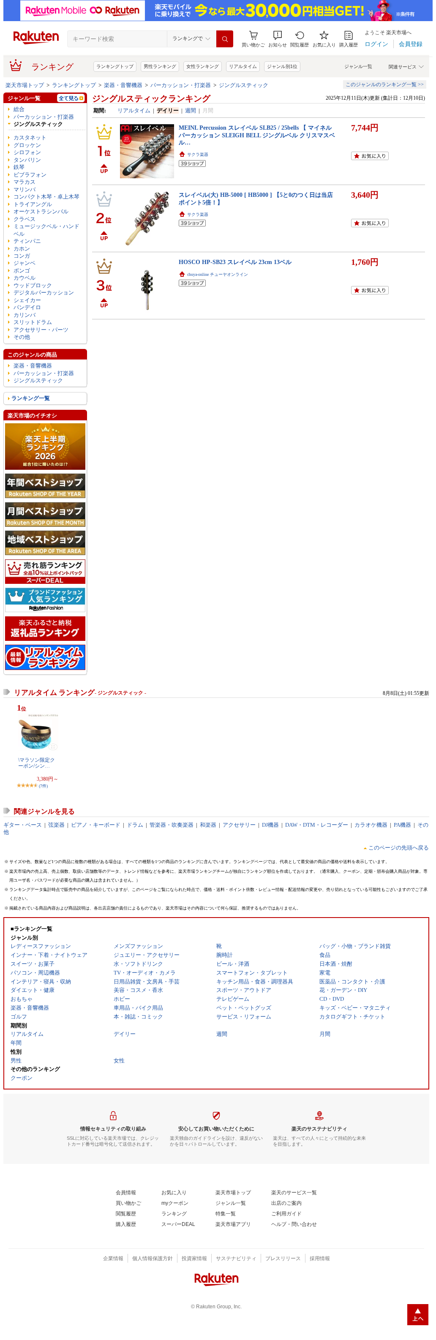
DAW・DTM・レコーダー (316, 825)
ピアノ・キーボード (95, 825)
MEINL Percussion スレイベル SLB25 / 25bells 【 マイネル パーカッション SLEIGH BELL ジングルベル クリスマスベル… (257, 135)
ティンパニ (27, 241)
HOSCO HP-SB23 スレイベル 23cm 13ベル (235, 262)
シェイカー (27, 300)
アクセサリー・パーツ (41, 330)
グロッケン (27, 145)
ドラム (135, 825)
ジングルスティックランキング (151, 98)
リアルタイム (243, 66)
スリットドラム (33, 322)
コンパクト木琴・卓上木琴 (46, 196)
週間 (190, 110)
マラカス (24, 182)
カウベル (24, 278)
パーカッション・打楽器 (180, 85)
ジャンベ (24, 263)
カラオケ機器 (370, 825)
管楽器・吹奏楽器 (171, 825)
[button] (277, 39)
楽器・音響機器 (123, 85)
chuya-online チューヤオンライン (217, 274)
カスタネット (30, 137)
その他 (22, 337)
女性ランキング (202, 66)
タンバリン (27, 160)
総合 (19, 109)
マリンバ (24, 189)
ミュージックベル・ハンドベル (46, 230)
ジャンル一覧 (358, 66)
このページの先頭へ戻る (398, 847)
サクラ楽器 (197, 154)
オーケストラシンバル (41, 211)
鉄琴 (19, 167)
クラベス (24, 219)
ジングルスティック (243, 85)
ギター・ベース (22, 825)
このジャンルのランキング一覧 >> (385, 84)
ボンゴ (22, 270)
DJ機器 (270, 825)
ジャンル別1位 (282, 66)
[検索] (224, 38)
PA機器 (402, 825)
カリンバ (24, 315)
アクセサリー (239, 825)
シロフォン (27, 152)
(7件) (43, 786)
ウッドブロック (33, 285)
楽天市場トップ (24, 85)
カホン (22, 248)
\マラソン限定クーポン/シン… (36, 763)
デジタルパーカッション (44, 292)
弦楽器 (56, 825)
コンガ (22, 256)
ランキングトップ (115, 66)
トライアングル (33, 204)
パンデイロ (27, 307)
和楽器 (208, 825)
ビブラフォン (30, 175)
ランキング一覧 (30, 398)
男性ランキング (160, 66)
